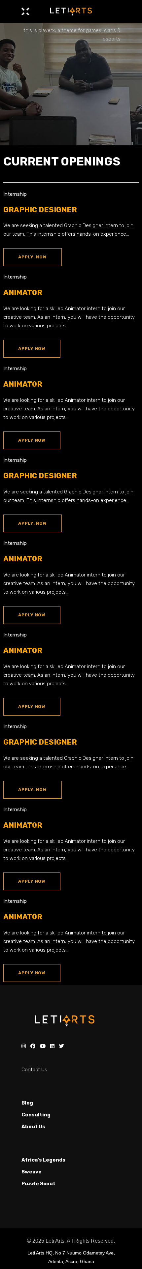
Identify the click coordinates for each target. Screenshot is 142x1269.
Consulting (36, 1115)
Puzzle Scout (38, 1184)
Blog (27, 1103)
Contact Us (34, 1070)
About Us (33, 1127)
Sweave (31, 1172)
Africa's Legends (43, 1160)
